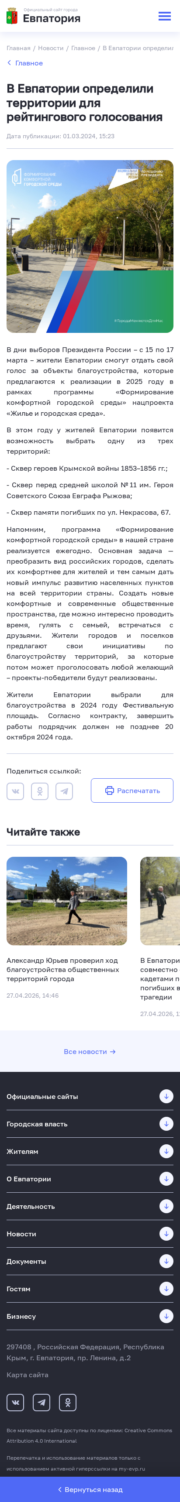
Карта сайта (27, 1374)
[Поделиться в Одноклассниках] (39, 793)
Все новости (85, 1051)
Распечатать (138, 790)
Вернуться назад (94, 1489)
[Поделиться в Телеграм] (64, 793)
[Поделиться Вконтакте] (15, 793)
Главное (29, 62)
